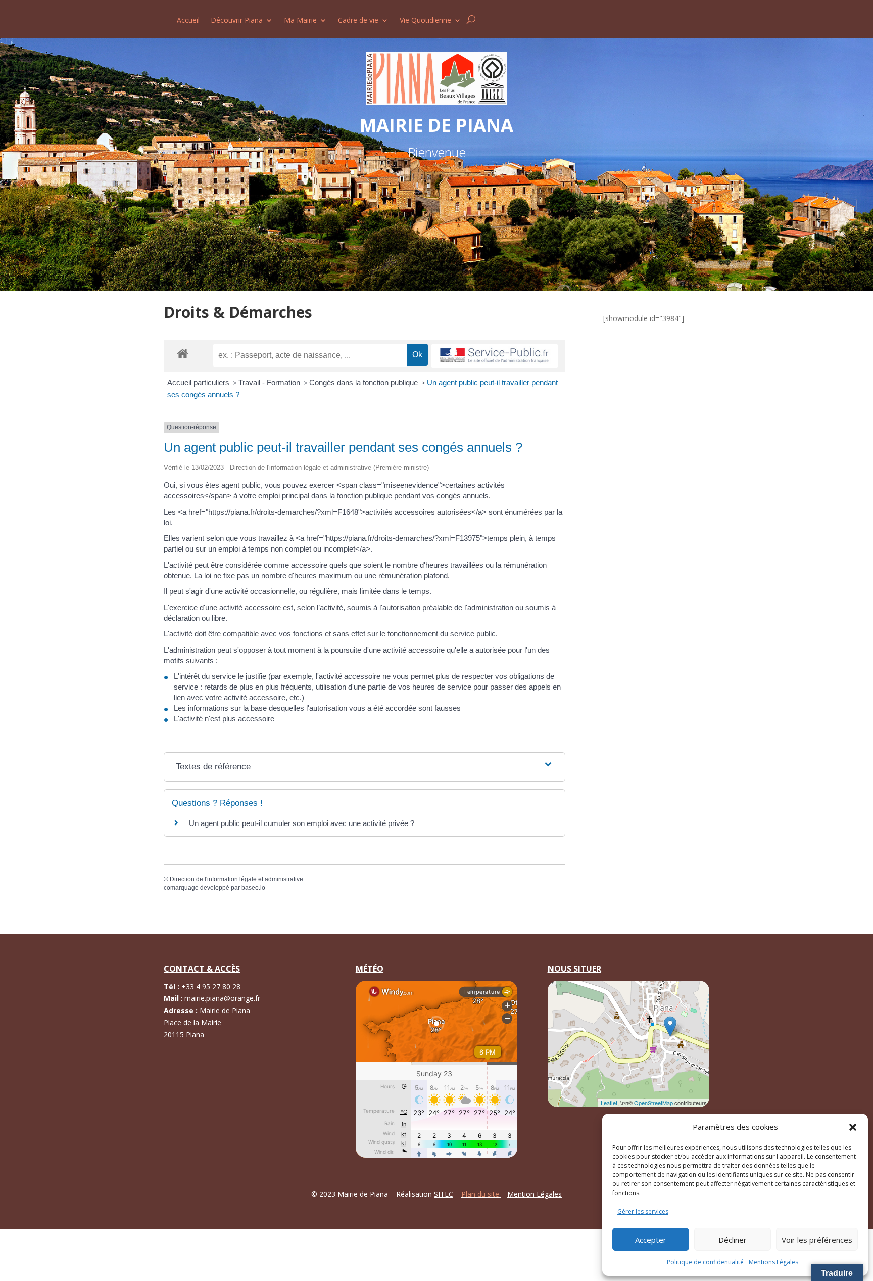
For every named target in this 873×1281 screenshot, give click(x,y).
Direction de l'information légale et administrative (236, 879)
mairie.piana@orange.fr (222, 998)
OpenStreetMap (653, 1103)
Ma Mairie (300, 21)
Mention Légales (534, 1194)
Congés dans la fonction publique (364, 382)
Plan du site (481, 1194)
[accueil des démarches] (182, 353)
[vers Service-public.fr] (494, 356)
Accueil (188, 21)
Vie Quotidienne (425, 21)
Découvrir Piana (237, 21)
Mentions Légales (773, 1262)
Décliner (732, 1239)
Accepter (650, 1239)
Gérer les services (642, 1211)
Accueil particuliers (199, 382)
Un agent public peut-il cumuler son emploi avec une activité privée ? (301, 823)
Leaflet (609, 1103)
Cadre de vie (358, 21)
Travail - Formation (270, 382)
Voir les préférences (817, 1239)
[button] (853, 1127)
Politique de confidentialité (705, 1262)
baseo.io (253, 887)
